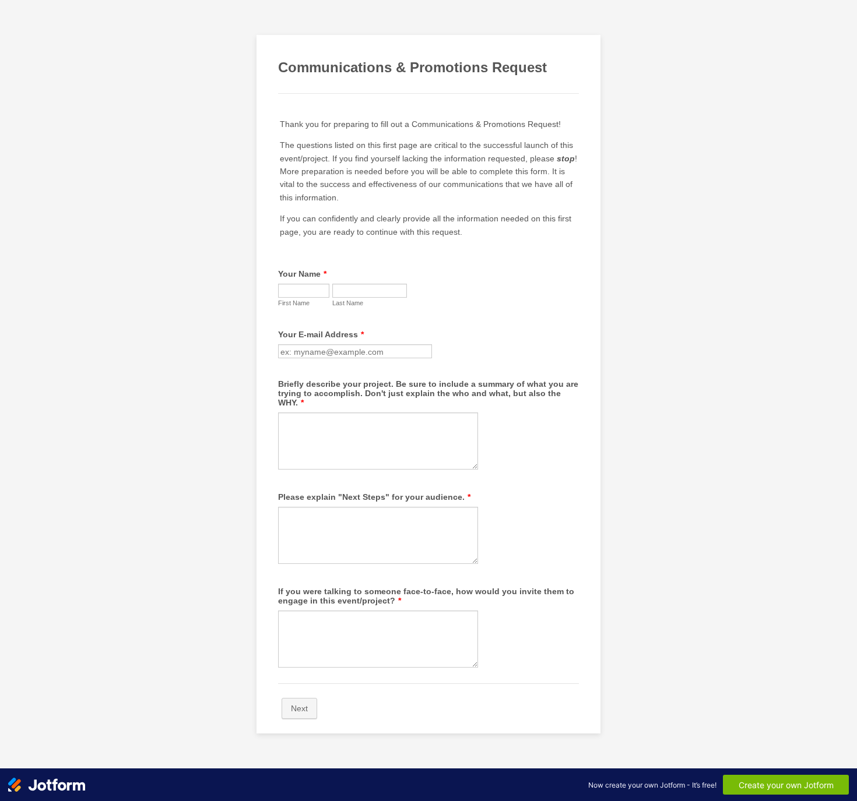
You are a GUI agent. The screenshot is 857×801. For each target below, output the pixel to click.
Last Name (347, 302)
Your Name (302, 273)
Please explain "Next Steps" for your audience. (374, 497)
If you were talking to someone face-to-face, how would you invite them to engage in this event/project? (426, 596)
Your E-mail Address (321, 334)
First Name (294, 302)
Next (299, 708)
